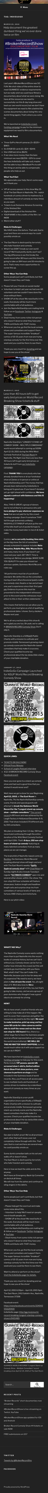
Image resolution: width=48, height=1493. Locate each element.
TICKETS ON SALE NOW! (15, 762)
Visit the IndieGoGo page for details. (20, 1275)
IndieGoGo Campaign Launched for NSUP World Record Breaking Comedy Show (23, 674)
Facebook (19, 311)
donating (30, 349)
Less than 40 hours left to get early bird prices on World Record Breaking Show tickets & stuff (23, 397)
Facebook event (11, 775)
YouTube (8, 314)
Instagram (36, 311)
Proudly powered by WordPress (17, 1487)
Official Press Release (13, 765)
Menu (25, 7)
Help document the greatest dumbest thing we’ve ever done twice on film (22, 31)
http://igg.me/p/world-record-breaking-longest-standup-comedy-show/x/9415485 (23, 1315)
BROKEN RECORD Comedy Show (20, 627)
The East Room (28, 455)
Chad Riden (35, 868)
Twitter (28, 311)
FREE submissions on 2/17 (15, 1434)
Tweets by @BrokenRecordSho (18, 1460)
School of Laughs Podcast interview (20, 769)
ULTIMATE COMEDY (21, 875)
